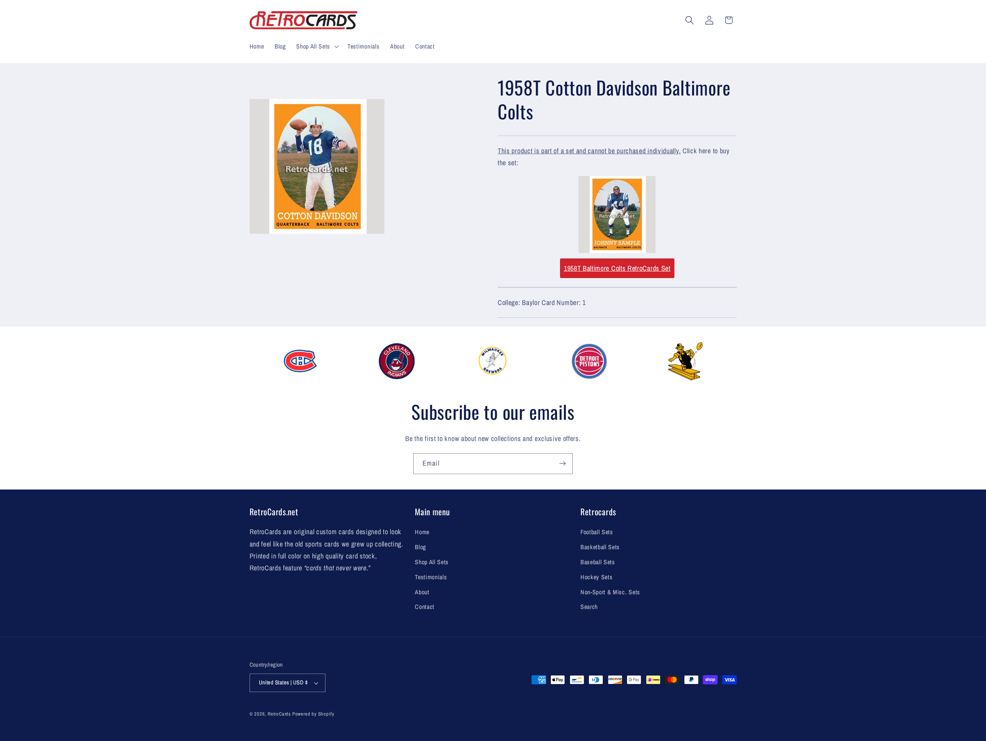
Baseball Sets (597, 562)
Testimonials (431, 577)
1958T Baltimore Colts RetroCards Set (617, 268)
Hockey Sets (596, 577)
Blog (420, 547)
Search (589, 606)
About (422, 592)
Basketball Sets (600, 547)
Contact (424, 606)
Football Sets (596, 532)
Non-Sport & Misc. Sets (610, 592)
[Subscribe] (562, 463)
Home (422, 532)
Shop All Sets (432, 562)
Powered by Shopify (313, 714)
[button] (316, 46)
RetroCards (279, 714)
